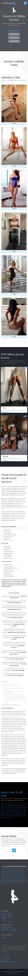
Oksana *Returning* (20, 814)
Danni (9, 807)
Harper (13, 809)
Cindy (6, 807)
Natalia (7, 814)
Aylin (14, 123)
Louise (8, 812)
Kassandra (9, 810)
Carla (14, 251)
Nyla (11, 814)
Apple (14, 294)
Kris (21, 810)
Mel (24, 812)
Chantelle (17, 805)
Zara (10, 817)
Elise (20, 807)
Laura (24, 810)
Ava (4, 408)
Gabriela (9, 809)
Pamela (2, 815)
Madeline (13, 812)
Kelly (18, 810)
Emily (4, 809)
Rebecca (7, 815)
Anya (6, 803)
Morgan (2, 814)
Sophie (24, 815)
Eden (17, 807)
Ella (1, 809)
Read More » (6, 411)
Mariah (5, 456)
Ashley (14, 209)
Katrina (14, 810)
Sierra (20, 815)
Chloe (14, 166)
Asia (17, 803)
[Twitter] (14, 850)
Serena (14, 336)
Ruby (12, 815)
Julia (5, 810)
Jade (24, 809)
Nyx (14, 814)
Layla (2, 812)
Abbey (2, 803)
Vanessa (6, 817)
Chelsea (23, 805)
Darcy (13, 807)
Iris (21, 809)
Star (2, 817)
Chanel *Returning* (9, 805)
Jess (2, 810)
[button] (7, 913)
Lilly (5, 812)
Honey (17, 809)
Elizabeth (24, 807)
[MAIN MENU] (25, 3)
